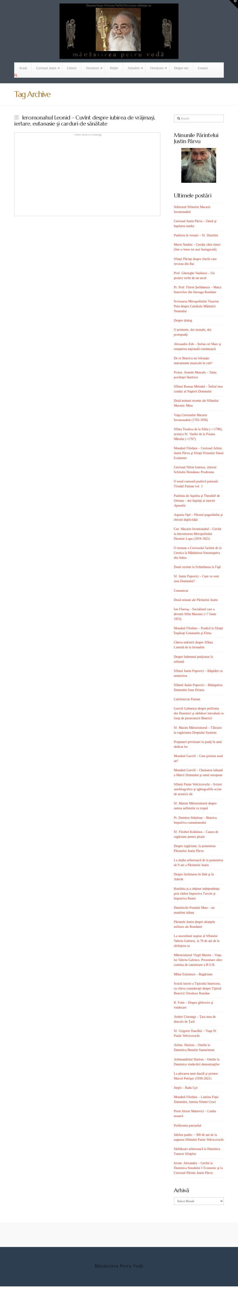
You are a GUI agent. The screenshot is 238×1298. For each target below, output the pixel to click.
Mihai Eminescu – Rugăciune (193, 974)
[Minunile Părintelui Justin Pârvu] (199, 165)
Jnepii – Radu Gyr (186, 1087)
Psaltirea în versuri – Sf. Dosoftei (196, 235)
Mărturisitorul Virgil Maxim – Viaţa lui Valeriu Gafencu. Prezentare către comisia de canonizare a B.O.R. (198, 960)
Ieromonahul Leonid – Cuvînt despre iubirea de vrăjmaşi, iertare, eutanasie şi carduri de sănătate (84, 120)
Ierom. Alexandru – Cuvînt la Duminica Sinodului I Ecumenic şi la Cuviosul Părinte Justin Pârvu (198, 1168)
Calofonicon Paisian (187, 699)
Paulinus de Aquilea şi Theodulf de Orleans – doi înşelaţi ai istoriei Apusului (197, 500)
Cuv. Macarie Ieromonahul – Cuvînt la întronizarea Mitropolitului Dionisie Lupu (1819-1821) (197, 533)
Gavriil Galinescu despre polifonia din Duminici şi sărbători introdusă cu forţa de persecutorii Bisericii (199, 713)
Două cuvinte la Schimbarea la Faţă (197, 567)
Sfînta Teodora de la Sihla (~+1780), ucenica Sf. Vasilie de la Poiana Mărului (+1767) (198, 434)
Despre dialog (183, 320)
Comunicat (181, 590)
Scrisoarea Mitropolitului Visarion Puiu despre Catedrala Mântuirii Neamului (196, 306)
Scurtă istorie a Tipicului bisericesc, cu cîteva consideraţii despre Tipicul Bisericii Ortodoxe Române (197, 988)
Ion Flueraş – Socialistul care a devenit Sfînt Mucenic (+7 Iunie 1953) (195, 614)
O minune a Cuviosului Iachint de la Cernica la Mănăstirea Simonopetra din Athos (197, 552)
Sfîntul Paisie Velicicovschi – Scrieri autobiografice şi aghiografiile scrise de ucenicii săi (198, 789)
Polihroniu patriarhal (187, 1125)
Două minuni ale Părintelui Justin (196, 600)
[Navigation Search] (16, 75)
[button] (233, 4)
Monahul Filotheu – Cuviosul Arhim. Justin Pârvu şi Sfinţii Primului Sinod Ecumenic (198, 453)
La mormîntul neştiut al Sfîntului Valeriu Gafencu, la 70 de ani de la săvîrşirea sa (196, 941)
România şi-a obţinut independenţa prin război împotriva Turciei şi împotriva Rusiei (196, 893)
